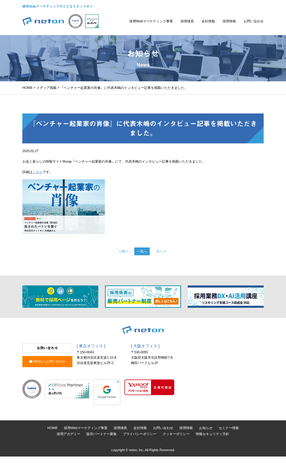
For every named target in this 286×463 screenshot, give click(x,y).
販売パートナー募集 (101, 434)
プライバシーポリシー (139, 434)
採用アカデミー (68, 434)
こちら (37, 172)
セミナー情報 (229, 428)
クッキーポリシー (176, 434)
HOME (27, 88)
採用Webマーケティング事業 (151, 21)
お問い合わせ (254, 21)
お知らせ (205, 428)
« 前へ (123, 251)
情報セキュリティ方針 (212, 434)
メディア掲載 (46, 88)
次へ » (161, 251)
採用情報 (229, 21)
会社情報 (208, 21)
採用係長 (187, 21)
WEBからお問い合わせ (48, 361)
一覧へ (142, 251)
